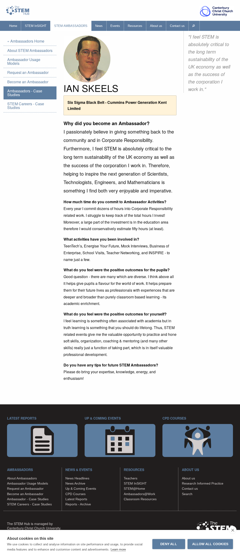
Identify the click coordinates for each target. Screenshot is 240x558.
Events (115, 26)
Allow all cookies (210, 544)
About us (156, 26)
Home (13, 26)
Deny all (168, 544)
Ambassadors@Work (139, 494)
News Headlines (77, 478)
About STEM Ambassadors (29, 50)
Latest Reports (76, 499)
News (99, 26)
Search (187, 494)
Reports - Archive (78, 504)
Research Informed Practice (202, 483)
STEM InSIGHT (35, 26)
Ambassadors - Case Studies (24, 92)
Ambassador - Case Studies (28, 499)
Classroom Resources (140, 499)
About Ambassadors (22, 478)
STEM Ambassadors (70, 26)
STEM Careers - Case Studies (25, 105)
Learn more (118, 549)
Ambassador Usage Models (23, 61)
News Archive (75, 483)
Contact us (177, 26)
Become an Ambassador (27, 81)
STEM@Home (134, 488)
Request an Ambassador (28, 72)
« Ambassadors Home (25, 41)
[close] (232, 530)
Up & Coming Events (80, 488)
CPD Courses (75, 494)
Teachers (130, 478)
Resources (135, 26)
